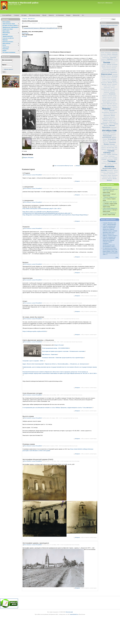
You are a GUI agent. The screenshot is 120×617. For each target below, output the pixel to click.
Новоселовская (107, 128)
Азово (102, 52)
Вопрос (25, 262)
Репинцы (103, 147)
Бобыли (109, 64)
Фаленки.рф (69, 612)
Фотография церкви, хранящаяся (36, 543)
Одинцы (113, 128)
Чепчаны (103, 172)
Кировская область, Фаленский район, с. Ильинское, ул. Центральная (56, 364)
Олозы (104, 132)
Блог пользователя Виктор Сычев (63, 165)
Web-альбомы (6, 43)
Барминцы (110, 59)
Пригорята (104, 145)
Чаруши (115, 170)
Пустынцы (110, 145)
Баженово (115, 54)
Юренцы (110, 178)
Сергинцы (103, 154)
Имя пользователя (7, 60)
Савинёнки (114, 149)
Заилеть (113, 87)
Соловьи (103, 159)
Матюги (106, 113)
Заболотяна (107, 87)
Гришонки (109, 81)
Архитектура (28, 278)
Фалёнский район (109, 168)
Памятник (50, 354)
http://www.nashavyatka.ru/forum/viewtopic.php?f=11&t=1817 (42, 208)
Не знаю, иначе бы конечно (33, 317)
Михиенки (105, 118)
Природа (5, 39)
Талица (111, 161)
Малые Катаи (113, 112)
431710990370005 (56, 348)
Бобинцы (104, 64)
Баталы (116, 59)
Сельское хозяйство (8, 38)
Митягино (112, 117)
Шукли (114, 176)
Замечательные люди (9, 23)
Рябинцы (103, 149)
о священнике (28, 187)
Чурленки (105, 173)
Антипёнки (103, 54)
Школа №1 (76, 15)
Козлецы (105, 98)
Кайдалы (104, 95)
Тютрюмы (114, 163)
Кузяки (109, 105)
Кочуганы (113, 102)
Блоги (4, 45)
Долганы (115, 82)
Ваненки (109, 67)
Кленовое (109, 97)
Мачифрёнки (111, 113)
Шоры (110, 176)
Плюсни (114, 140)
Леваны (106, 109)
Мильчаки (106, 117)
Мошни (111, 118)
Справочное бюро (8, 29)
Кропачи (104, 105)
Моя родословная (34, 15)
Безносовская (114, 60)
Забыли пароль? (8, 69)
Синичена (114, 154)
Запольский (107, 90)
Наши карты (6, 30)
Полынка (112, 144)
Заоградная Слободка (106, 89)
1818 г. (34, 360)
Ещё (117, 257)
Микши (113, 115)
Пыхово (115, 145)
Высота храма (28, 416)
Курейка (114, 105)
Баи (102, 55)
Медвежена (107, 115)
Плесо (104, 140)
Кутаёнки (103, 107)
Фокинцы (110, 170)
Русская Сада (110, 147)
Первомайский (106, 137)
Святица (107, 153)
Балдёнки (115, 55)
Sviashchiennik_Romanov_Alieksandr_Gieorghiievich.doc (40, 28)
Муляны (110, 120)
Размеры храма (29, 444)
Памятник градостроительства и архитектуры (63, 357)
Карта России (59, 345)
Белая (106, 62)
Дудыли (109, 84)
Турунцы (109, 163)
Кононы (104, 100)
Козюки (110, 98)
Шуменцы (104, 178)
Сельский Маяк (6, 15)
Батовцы (107, 60)
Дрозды (104, 84)
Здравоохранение (8, 36)
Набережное (112, 122)
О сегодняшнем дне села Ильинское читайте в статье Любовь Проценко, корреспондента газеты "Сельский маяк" (58, 407)
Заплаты (115, 89)
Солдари (114, 157)
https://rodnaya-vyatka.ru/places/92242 (35, 331)
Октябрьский (109, 130)
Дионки (110, 82)
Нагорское (104, 123)
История (24, 36)
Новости (51, 15)
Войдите (78, 165)
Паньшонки (107, 136)
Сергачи (113, 152)
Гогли (108, 79)
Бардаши (103, 59)
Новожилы (113, 127)
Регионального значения (63, 351)
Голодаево (113, 79)
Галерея (16, 15)
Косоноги (113, 100)
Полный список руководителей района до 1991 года (110, 189)
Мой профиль (6, 21)
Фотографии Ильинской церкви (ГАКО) (38, 459)
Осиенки (113, 132)
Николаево (106, 127)
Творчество (6, 47)
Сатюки (111, 151)
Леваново (115, 107)
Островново (106, 134)
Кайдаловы (106, 205)
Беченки (113, 62)
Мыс (114, 120)
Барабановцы (105, 57)
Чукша (116, 172)
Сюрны (115, 159)
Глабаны (104, 79)
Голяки (104, 81)
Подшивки (6, 48)
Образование (6, 32)
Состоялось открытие (109, 213)
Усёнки (107, 164)
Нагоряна (110, 123)
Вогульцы (114, 76)
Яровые (109, 180)
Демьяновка (104, 82)
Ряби (116, 147)
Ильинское (31, 18)
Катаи (114, 95)
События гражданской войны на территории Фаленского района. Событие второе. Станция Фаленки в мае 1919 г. (110, 229)
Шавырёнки (112, 173)
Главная (24, 18)
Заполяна (112, 90)
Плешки (109, 140)
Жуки (113, 85)
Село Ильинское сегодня (32, 393)
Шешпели (105, 176)
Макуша (106, 110)
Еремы (109, 85)
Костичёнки (106, 102)
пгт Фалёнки (60, 15)
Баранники (113, 57)
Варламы (114, 67)
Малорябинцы (105, 112)
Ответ (25, 301)
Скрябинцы (112, 156)
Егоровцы (114, 84)
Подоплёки (112, 142)
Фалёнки (109, 166)
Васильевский (107, 69)
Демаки (114, 81)
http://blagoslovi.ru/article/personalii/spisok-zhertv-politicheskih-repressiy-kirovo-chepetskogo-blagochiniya (55, 214)
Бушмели (114, 66)
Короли (109, 100)
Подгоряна (105, 142)
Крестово (109, 103)
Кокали (114, 98)
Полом (106, 144)
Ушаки (111, 164)
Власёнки (108, 76)
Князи (114, 97)
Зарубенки (106, 92)
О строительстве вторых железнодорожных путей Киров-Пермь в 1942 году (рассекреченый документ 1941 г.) (110, 251)
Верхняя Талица (106, 72)
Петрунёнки (112, 139)
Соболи (110, 157)
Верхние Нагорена (112, 70)
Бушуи (104, 67)
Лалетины (109, 107)
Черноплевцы (109, 172)
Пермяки (105, 139)
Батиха (103, 60)
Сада (105, 151)
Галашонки (114, 77)
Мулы (114, 118)
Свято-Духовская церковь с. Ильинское (38, 340)
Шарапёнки (104, 175)
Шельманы (115, 175)
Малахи (111, 110)
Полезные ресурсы (8, 41)
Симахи (109, 154)
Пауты (114, 135)
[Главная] (4, 5)
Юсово (115, 178)
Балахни (106, 55)
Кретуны (115, 103)
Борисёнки (108, 66)
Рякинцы (109, 149)
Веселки (103, 76)
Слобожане (104, 157)
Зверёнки (112, 92)
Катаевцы (110, 95)
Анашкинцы (108, 52)
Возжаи (104, 77)
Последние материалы (9, 52)
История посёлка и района (10, 25)
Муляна (105, 120)
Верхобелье (113, 72)
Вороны (108, 77)
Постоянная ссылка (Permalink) (33, 174)
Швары (109, 175)
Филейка (104, 170)
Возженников (106, 194)
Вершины (115, 74)
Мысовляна (105, 122)
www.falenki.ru (74, 614)
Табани (105, 161)
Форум (68, 15)
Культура (5, 34)
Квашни (105, 97)
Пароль (4, 64)
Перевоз (114, 137)
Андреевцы (114, 52)
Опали (108, 132)
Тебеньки (103, 163)
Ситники (106, 156)
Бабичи (109, 54)
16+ (83, 15)
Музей (44, 15)
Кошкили (103, 103)
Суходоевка (110, 159)
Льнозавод (114, 109)
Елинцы (105, 85)
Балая (110, 55)
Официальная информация (10, 27)
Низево (112, 125)
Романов (26, 227)
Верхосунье (106, 74)
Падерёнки (113, 134)
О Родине (26, 173)
